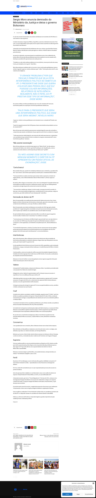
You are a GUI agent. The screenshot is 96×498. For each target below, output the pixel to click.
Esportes (45, 13)
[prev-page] (14, 477)
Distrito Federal (18, 13)
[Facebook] (26, 32)
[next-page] (16, 477)
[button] (93, 483)
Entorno (39, 13)
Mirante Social (19, 29)
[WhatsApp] (35, 32)
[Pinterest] (32, 32)
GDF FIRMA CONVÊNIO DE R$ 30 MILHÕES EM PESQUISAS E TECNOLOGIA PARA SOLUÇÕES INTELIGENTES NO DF (23, 437)
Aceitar (67, 494)
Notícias (60, 13)
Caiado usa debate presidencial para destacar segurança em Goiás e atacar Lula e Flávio (75, 82)
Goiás (33, 13)
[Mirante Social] (14, 29)
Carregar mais (72, 94)
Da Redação (53, 13)
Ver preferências (89, 494)
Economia (27, 13)
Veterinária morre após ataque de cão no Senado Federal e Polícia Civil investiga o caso (20, 471)
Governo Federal (16, 16)
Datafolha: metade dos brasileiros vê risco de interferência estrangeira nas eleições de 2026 (76, 75)
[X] (29, 32)
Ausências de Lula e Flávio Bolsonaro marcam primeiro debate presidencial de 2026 (75, 89)
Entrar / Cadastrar (16, 0)
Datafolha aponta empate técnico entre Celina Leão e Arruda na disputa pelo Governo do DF (76, 68)
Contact (71, 13)
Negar (78, 494)
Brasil (65, 13)
